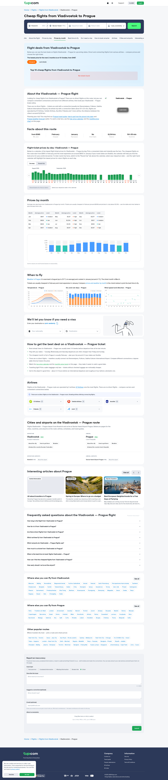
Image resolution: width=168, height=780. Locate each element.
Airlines (114, 38)
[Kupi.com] (31, 3)
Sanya (91, 587)
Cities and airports (126, 38)
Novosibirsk (47, 583)
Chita (75, 587)
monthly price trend (61, 364)
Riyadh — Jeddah (120, 641)
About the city (32, 443)
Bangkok (41, 587)
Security (126, 756)
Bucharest (31, 618)
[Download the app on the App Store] (108, 3)
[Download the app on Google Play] (112, 3)
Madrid (116, 611)
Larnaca (113, 614)
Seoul (118, 590)
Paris (30, 611)
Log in (140, 3)
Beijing (39, 583)
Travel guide (107, 759)
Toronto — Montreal (64, 645)
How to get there (45, 443)
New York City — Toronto (35, 638)
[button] (33, 176)
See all (136, 579)
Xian (44, 594)
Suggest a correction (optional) (36, 690)
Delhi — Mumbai (65, 641)
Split (61, 618)
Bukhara (71, 590)
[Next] (138, 472)
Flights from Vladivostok (48, 10)
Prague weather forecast (36, 119)
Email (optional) (32, 702)
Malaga (40, 618)
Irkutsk (85, 583)
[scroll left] (29, 175)
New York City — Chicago (103, 638)
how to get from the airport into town (80, 117)
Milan (72, 614)
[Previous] (133, 472)
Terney (108, 587)
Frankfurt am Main (40, 611)
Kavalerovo (99, 587)
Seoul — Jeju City (51, 638)
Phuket (124, 587)
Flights (34, 10)
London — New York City (49, 641)
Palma (96, 614)
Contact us (107, 756)
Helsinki (65, 614)
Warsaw (131, 611)
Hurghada (122, 614)
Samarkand (39, 590)
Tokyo (132, 590)
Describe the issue (32, 673)
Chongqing (52, 594)
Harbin (49, 587)
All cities (106, 768)
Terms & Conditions (129, 762)
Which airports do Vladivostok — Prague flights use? (45, 543)
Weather (55, 443)
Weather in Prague (33, 279)
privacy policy (15, 769)
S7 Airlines (79, 387)
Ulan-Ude (116, 587)
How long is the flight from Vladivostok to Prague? (45, 521)
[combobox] (38, 26)
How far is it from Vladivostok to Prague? (41, 526)
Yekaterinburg (59, 587)
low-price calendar (76, 119)
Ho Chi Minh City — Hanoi (121, 638)
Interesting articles (141, 38)
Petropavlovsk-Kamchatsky (120, 583)
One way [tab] (32, 163)
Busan (38, 594)
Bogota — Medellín (78, 641)
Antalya (100, 611)
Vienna (123, 611)
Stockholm (80, 614)
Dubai (51, 614)
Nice (130, 614)
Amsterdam (60, 611)
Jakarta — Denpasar (49, 645)
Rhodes (74, 618)
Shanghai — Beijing (34, 645)
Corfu (67, 618)
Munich (77, 611)
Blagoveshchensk (59, 583)
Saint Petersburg (103, 583)
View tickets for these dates (39, 188)
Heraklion (90, 618)
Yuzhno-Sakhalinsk (74, 583)
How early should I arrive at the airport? (41, 565)
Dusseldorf (104, 614)
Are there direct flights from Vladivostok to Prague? (45, 532)
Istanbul (69, 611)
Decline (11, 774)
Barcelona (43, 614)
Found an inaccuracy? (133, 515)
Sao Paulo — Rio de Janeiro (68, 638)
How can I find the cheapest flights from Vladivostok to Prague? (49, 560)
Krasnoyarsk (81, 590)
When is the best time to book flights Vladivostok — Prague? (48, 554)
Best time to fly (73, 38)
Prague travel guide (60, 117)
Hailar (61, 594)
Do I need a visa (86, 38)
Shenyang (101, 590)
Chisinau (106, 618)
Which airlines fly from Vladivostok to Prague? (43, 538)
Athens (89, 614)
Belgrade (121, 618)
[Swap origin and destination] (47, 25)
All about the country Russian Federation (40, 447)
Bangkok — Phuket (106, 641)
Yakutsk (92, 583)
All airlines (107, 765)
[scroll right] (139, 175)
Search (134, 26)
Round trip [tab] (41, 163)
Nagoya (30, 594)
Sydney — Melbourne (86, 638)
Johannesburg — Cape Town (118, 645)
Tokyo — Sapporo (33, 641)
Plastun (30, 590)
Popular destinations (109, 762)
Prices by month (60, 38)
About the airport (42, 459)
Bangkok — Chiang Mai (80, 645)
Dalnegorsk (133, 587)
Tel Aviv (85, 611)
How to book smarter (101, 38)
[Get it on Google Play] (40, 775)
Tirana (114, 618)
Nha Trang (62, 590)
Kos (55, 618)
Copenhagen (32, 614)
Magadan (110, 590)
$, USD (132, 3)
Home (26, 10)
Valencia (48, 618)
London (51, 611)
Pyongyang (91, 590)
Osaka (125, 590)
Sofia (129, 618)
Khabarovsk (32, 587)
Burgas (98, 618)
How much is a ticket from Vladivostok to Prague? (45, 549)
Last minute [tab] (43, 62)
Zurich (93, 611)
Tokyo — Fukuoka (92, 641)
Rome (58, 614)
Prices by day (47, 38)
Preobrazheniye (51, 590)
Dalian (68, 587)
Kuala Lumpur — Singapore (98, 645)
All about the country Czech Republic (98, 447)
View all (126, 473)
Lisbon (82, 618)
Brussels (108, 611)
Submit (136, 728)
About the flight (34, 38)
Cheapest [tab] (32, 62)
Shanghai (83, 587)
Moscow (31, 583)
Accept (27, 774)
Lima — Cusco (134, 645)
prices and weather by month (96, 283)
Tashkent (135, 583)
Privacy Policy (128, 759)
